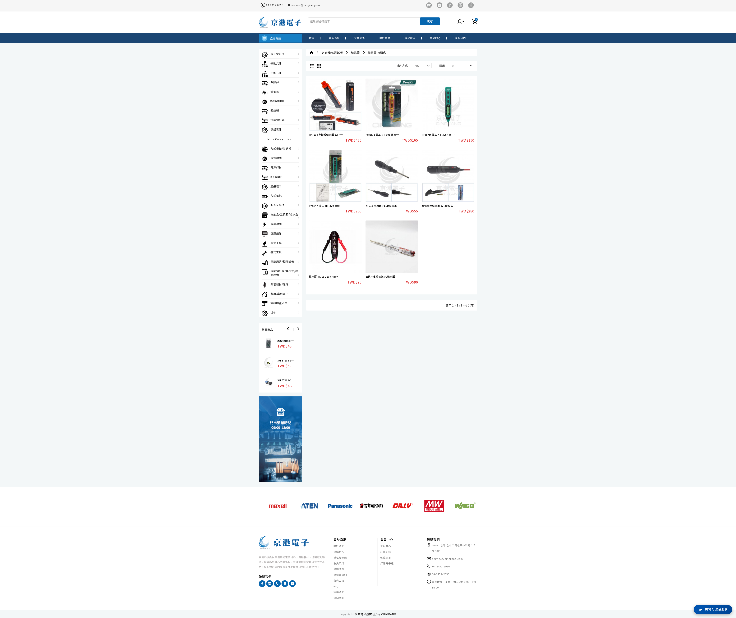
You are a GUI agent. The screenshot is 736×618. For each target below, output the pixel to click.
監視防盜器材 (279, 303)
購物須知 (339, 569)
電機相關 (276, 224)
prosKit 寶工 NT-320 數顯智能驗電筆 (331, 205)
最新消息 (334, 38)
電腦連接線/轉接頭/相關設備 (284, 273)
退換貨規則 (340, 575)
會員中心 (385, 546)
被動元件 (276, 63)
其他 (273, 312)
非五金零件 (277, 205)
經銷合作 (339, 552)
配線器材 (276, 177)
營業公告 (359, 38)
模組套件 (276, 129)
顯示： (443, 65)
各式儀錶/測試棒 (280, 148)
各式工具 (276, 252)
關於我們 (339, 546)
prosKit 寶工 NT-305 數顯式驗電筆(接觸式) (391, 134)
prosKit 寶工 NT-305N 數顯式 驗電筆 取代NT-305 (451, 134)
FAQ (336, 586)
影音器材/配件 (279, 284)
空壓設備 (276, 233)
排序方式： (404, 65)
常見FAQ (435, 38)
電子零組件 (277, 54)
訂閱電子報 (387, 563)
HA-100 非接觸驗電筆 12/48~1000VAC (331, 134)
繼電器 (274, 91)
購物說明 (410, 38)
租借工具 (339, 580)
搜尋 (430, 21)
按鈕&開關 (277, 101)
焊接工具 (276, 243)
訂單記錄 (385, 552)
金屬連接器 (277, 120)
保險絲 (274, 82)
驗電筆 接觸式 (377, 52)
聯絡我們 (460, 38)
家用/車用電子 (279, 294)
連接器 (274, 110)
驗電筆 (355, 52)
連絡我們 (339, 592)
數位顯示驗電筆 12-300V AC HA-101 (443, 205)
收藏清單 (385, 557)
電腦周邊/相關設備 (282, 261)
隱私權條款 (340, 557)
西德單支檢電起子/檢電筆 (380, 276)
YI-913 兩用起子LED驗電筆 (381, 205)
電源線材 (276, 167)
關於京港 (385, 38)
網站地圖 (339, 598)
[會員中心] (465, 21)
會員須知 (339, 563)
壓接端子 (276, 186)
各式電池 (276, 196)
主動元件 (276, 73)
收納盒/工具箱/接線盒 (284, 214)
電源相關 (276, 158)
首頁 (311, 38)
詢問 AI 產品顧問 (716, 609)
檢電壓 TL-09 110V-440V (323, 276)
